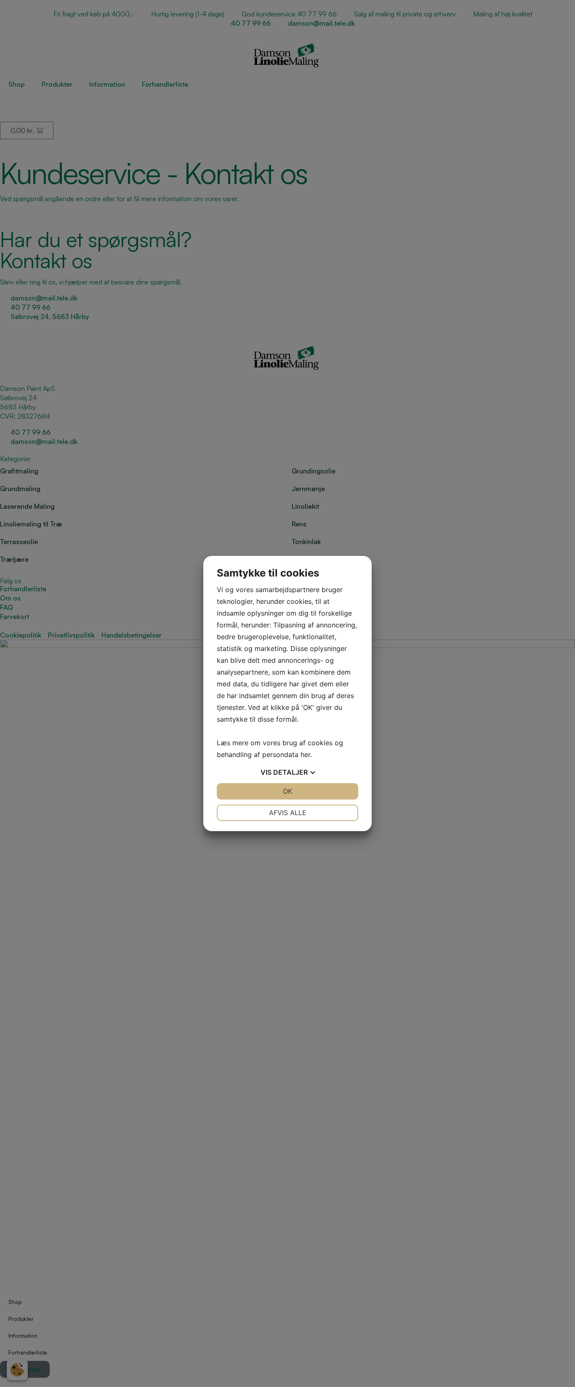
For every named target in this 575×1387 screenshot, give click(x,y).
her (305, 754)
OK (287, 791)
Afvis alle (287, 812)
